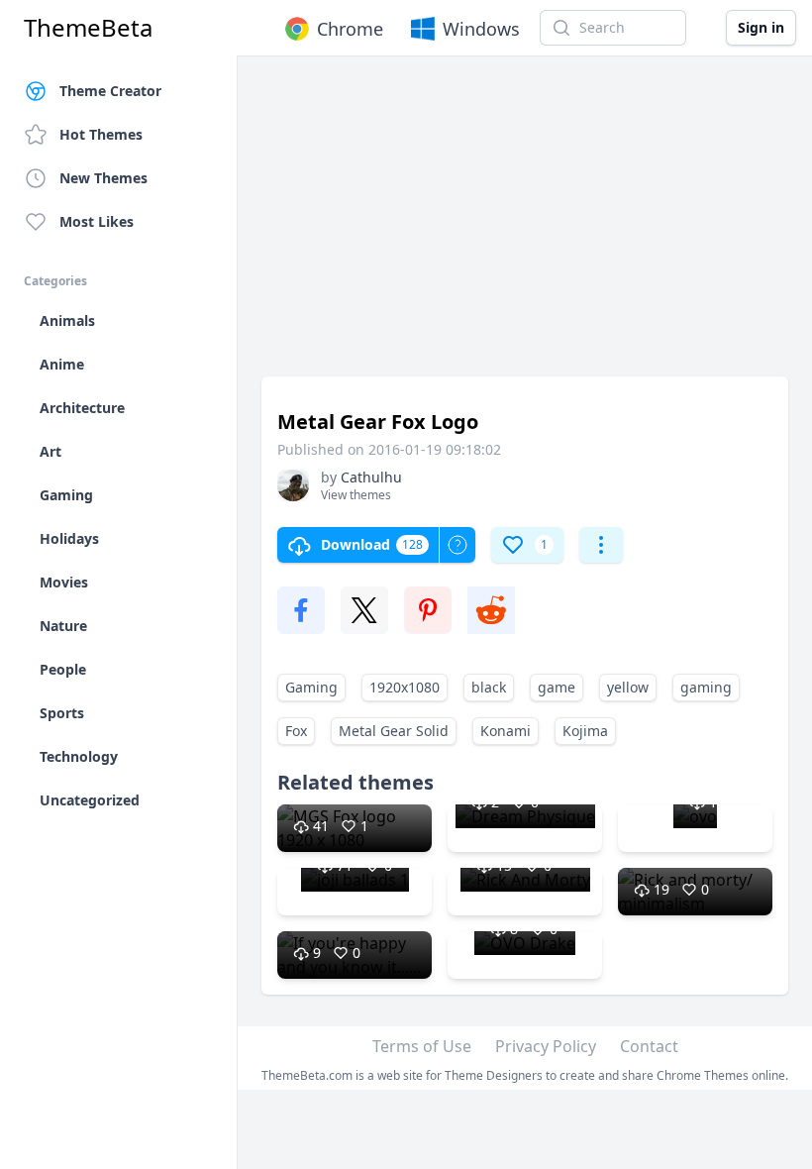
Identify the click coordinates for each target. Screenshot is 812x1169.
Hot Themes (101, 134)
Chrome (350, 29)
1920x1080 (404, 687)
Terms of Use (421, 1046)
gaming (706, 687)
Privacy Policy (545, 1046)
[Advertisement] (524, 226)
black (488, 687)
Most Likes (96, 221)
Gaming (311, 687)
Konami (505, 730)
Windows (481, 29)
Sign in (761, 27)
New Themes (103, 177)
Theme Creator (110, 90)
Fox (296, 730)
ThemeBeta (88, 28)
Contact (649, 1046)
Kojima (585, 730)
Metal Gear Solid (394, 730)
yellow (628, 687)
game (556, 687)
